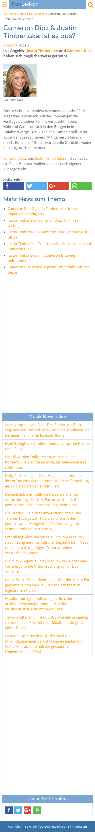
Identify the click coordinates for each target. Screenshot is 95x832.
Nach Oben (15, 826)
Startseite (9, 14)
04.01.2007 (10, 45)
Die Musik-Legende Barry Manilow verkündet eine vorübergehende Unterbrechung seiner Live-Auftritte (46, 566)
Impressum (79, 826)
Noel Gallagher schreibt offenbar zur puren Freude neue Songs (47, 446)
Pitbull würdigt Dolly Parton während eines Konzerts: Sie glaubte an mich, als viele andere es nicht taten (45, 462)
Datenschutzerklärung (54, 826)
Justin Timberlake (42, 50)
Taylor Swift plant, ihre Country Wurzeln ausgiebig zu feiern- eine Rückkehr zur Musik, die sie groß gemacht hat (46, 622)
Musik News (37, 14)
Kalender (31, 826)
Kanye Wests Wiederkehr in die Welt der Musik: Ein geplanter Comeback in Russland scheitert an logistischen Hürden (47, 585)
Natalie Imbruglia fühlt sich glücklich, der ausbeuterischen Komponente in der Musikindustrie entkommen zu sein (38, 603)
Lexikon (25, 4)
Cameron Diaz (79, 50)
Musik (23, 14)
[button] (13, 186)
